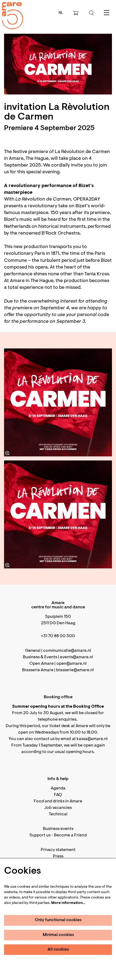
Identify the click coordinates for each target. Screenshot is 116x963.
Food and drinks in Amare (58, 801)
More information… (68, 903)
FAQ (58, 795)
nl (61, 13)
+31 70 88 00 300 (58, 636)
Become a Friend (70, 835)
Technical (58, 814)
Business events (58, 829)
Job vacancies (58, 808)
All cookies (58, 949)
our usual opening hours (70, 752)
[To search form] (91, 13)
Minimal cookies (58, 935)
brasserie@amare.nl (75, 670)
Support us (39, 835)
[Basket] (76, 13)
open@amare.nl (71, 664)
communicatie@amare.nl (67, 651)
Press (58, 856)
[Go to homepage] (9, 11)
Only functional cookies (58, 920)
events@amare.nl (76, 657)
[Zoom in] (7, 453)
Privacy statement (58, 850)
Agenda (58, 788)
